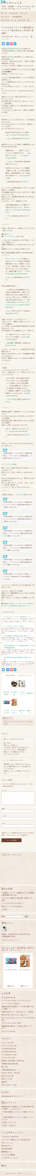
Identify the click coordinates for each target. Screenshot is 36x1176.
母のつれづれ (22, 20)
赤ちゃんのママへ (6, 16)
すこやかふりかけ (11, 970)
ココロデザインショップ (10, 1158)
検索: (3, 916)
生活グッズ (5, 1079)
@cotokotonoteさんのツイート (12, 1096)
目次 (6, 13)
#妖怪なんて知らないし (19, 302)
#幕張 (9, 302)
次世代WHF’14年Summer (14, 49)
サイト (4, 823)
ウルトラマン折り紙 (8, 1031)
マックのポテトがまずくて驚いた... (15, 626)
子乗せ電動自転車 (17, 16)
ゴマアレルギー (23, 13)
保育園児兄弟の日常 (8, 1064)
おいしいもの (6, 1042)
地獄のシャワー (8, 718)
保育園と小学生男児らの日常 (11, 1061)
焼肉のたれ (11, 986)
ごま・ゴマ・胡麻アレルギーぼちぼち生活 (16, 1140)
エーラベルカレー (25, 970)
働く (15, 20)
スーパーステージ (9, 236)
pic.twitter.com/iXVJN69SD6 (18, 431)
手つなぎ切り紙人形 (8, 997)
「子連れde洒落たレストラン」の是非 (14, 1112)
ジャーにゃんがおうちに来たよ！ (13, 903)
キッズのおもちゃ (8, 1055)
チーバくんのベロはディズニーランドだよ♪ (16, 1000)
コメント (4, 790)
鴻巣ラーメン (25, 986)
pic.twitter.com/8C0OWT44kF (17, 274)
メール (4, 816)
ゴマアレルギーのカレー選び (11, 1023)
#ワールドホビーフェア (13, 259)
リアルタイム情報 (9, 464)
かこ (4, 760)
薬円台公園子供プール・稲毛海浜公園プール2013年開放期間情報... (19, 647)
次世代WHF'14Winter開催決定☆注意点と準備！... (17, 658)
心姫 (4, 739)
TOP (2, 13)
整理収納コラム (7, 1152)
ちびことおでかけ (22, 36)
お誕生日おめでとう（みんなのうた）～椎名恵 (17, 1012)
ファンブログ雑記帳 (8, 1155)
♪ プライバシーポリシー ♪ (10, 940)
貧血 (28, 20)
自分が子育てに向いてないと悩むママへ (15, 1015)
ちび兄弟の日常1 (7, 1048)
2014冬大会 (10, 57)
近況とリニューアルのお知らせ (12, 906)
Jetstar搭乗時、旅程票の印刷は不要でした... (18, 636)
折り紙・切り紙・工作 (7, 20)
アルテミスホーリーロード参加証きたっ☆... (18, 616)
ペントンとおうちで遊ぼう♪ (11, 1003)
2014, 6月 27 (26, 138)
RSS (4, 1166)
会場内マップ (7, 234)
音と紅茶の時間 (7, 1149)
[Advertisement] (18, 870)
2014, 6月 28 (14, 313)
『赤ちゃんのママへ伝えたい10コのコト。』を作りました (17, 723)
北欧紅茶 (30, 693)
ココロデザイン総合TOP (10, 1137)
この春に (5, 909)
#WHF (26, 207)
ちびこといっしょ (11, 2)
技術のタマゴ (6, 1146)
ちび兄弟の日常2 (13, 13)
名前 (3, 809)
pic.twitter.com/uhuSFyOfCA (19, 135)
